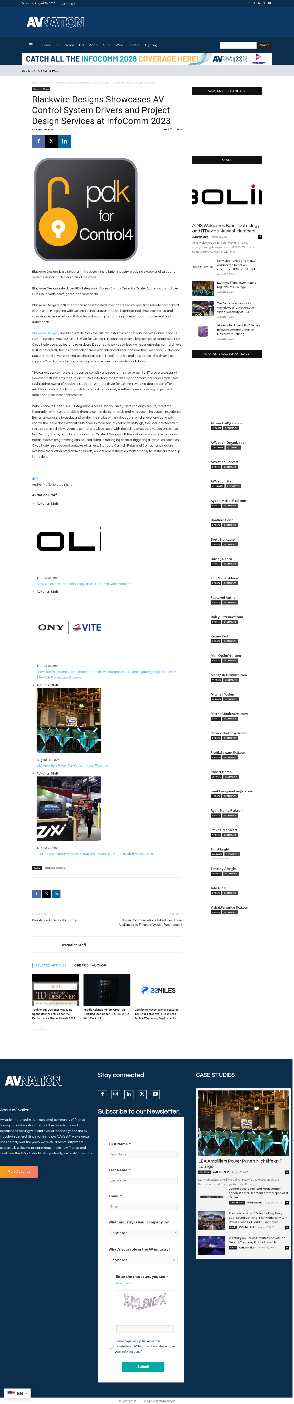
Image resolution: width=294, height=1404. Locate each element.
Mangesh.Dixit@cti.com (229, 675)
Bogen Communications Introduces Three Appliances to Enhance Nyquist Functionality (150, 922)
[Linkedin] (259, 3)
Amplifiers (205, 1172)
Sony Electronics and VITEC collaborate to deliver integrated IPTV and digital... (237, 265)
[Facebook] (249, 3)
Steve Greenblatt (224, 830)
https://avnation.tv (220, 858)
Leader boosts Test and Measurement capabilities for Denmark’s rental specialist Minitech (258, 1193)
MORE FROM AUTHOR (89, 965)
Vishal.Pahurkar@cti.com (230, 907)
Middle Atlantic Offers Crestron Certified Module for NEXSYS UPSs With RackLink (106, 1014)
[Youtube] (269, 3)
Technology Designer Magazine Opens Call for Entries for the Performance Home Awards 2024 (53, 1014)
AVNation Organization (229, 443)
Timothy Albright (224, 869)
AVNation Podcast (224, 462)
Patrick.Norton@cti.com (229, 733)
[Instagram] (254, 3)
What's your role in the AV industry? (139, 1249)
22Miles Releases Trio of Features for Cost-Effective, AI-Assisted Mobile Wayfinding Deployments (156, 1014)
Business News (41, 82)
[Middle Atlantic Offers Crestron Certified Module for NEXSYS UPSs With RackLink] (107, 990)
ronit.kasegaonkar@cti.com (232, 791)
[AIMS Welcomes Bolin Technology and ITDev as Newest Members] (227, 195)
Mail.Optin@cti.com (226, 656)
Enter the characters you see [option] (140, 1276)
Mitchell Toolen (222, 694)
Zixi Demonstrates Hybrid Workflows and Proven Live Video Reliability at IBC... (235, 308)
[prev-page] (34, 1027)
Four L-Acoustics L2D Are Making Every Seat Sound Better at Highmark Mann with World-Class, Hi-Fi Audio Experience (258, 1218)
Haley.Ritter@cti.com (227, 617)
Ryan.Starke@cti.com (227, 811)
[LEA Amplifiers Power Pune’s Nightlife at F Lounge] (203, 288)
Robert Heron (221, 772)
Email (113, 1196)
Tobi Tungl (218, 888)
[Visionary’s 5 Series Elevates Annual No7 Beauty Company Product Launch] (211, 1245)
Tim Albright (220, 849)
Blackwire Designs (45, 333)
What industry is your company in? (139, 1222)
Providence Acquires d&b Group (54, 920)
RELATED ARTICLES (51, 965)
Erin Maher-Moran (225, 578)
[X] (264, 3)
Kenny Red (219, 636)
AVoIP (233, 1247)
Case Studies (237, 1202)
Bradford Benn (222, 520)
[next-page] (41, 1027)
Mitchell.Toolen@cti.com (229, 714)
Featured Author (224, 597)
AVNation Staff (45, 129)
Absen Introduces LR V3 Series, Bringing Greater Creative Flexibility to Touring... (238, 330)
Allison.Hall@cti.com (226, 423)
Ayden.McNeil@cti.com (228, 501)
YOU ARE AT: (29, 71)
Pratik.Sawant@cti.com (228, 752)
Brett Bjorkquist (223, 539)
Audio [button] (130, 1283)
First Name (118, 1144)
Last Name (118, 1170)
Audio (233, 1227)
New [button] (119, 1283)
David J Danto (221, 559)
